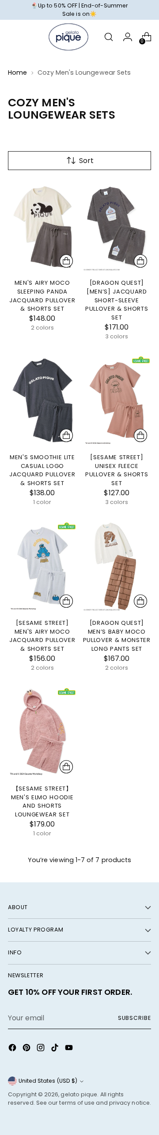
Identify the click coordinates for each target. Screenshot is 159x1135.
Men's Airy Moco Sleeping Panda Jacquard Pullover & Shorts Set (42, 296)
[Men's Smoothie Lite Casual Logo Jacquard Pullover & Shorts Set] (42, 400)
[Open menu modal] (13, 37)
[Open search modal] (108, 37)
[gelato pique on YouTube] (69, 1049)
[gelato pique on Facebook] (13, 1049)
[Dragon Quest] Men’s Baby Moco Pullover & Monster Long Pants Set (117, 636)
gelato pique (79, 1094)
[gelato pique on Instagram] (41, 1049)
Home (17, 72)
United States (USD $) (48, 1080)
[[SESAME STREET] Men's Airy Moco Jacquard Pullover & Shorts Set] (42, 566)
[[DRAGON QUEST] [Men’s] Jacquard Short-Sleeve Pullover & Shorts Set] (117, 226)
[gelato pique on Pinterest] (27, 1049)
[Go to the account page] (127, 37)
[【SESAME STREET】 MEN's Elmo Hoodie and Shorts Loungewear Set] (42, 731)
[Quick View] (66, 261)
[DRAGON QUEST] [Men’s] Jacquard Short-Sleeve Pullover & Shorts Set (116, 300)
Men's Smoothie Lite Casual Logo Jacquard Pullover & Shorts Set (42, 470)
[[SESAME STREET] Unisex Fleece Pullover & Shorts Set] (117, 400)
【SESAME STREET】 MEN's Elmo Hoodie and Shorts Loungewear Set (42, 801)
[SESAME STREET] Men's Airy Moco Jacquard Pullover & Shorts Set (42, 636)
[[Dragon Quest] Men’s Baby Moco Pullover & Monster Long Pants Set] (117, 566)
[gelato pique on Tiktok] (55, 1049)
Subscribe (134, 1018)
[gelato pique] (68, 37)
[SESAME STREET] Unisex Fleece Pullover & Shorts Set (116, 470)
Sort (86, 161)
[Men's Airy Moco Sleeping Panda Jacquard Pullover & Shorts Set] (42, 226)
